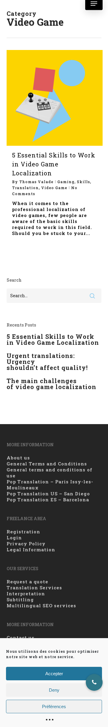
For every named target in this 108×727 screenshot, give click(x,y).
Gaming (65, 181)
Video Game (54, 187)
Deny (54, 690)
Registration (23, 532)
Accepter (54, 673)
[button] (94, 4)
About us (18, 458)
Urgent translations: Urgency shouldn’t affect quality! (47, 362)
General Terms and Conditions (47, 464)
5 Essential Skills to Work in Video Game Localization (53, 164)
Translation (25, 187)
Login (14, 538)
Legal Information (31, 550)
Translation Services (34, 588)
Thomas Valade (36, 181)
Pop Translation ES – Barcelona (48, 500)
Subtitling (20, 599)
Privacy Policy (26, 544)
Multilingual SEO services (41, 605)
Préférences (54, 706)
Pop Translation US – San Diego (48, 494)
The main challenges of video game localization (51, 384)
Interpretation (26, 594)
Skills (83, 181)
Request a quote (27, 582)
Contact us (20, 638)
